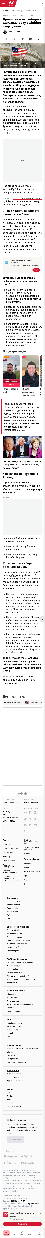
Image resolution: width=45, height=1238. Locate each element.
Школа (10, 1052)
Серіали (10, 1037)
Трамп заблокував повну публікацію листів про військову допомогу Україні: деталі (22, 201)
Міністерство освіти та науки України (22, 1048)
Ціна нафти (11, 994)
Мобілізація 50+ (13, 966)
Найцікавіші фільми (15, 1023)
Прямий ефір (12, 908)
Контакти (27, 863)
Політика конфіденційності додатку (31, 841)
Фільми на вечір (13, 1030)
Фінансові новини (14, 1001)
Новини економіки (16, 991)
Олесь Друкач (14, 31)
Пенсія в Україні (13, 1011)
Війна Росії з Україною (18, 927)
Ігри (26, 884)
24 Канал (6, 11)
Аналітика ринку (14, 1074)
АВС (35, 192)
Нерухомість (13, 1070)
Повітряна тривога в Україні (18, 940)
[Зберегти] (38, 39)
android (10, 1156)
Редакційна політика (11, 848)
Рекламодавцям (9, 861)
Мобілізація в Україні (17, 959)
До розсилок (16, 1140)
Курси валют (12, 997)
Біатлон (10, 1103)
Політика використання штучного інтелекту (10, 878)
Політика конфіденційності (10, 871)
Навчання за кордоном (16, 1062)
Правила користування (8, 866)
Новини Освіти (14, 1045)
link (25, 812)
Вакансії (27, 867)
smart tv (10, 1163)
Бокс (9, 1092)
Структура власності (32, 871)
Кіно (9, 1019)
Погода (10, 918)
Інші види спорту (14, 1106)
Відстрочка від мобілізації (18, 976)
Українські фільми (14, 1026)
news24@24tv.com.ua (11, 802)
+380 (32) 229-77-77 (17, 1201)
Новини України (13, 904)
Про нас (6, 840)
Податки (10, 1008)
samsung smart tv (27, 1163)
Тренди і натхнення (15, 1081)
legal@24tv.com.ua (32, 1203)
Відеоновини (12, 911)
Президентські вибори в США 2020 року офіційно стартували (33, 11)
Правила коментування (29, 854)
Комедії (10, 1033)
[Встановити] (22, 1219)
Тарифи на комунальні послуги (20, 1004)
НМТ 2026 (11, 1055)
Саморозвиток (13, 1059)
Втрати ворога (13, 950)
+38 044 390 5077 (31, 802)
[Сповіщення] (42, 3)
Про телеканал (8, 852)
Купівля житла (13, 1077)
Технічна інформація (32, 859)
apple (27, 1156)
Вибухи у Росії (13, 947)
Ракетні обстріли (14, 930)
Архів (26, 876)
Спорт (10, 1089)
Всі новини (12, 898)
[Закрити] (40, 1213)
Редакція (6, 844)
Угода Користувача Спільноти (31, 848)
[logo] (11, 3)
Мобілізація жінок (14, 969)
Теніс (9, 1099)
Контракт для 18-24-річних (18, 973)
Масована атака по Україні (18, 944)
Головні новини (13, 901)
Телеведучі (7, 857)
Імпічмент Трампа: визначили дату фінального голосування (19, 680)
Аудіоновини (12, 915)
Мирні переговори (14, 937)
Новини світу (17, 11)
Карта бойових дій (14, 933)
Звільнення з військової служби (20, 962)
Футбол (10, 1096)
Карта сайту (28, 880)
